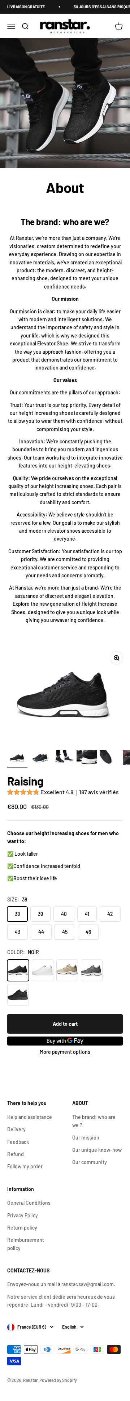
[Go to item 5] (110, 758)
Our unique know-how (97, 1150)
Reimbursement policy (25, 1244)
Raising (25, 781)
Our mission (85, 1137)
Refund (15, 1154)
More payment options (65, 1052)
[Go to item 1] (17, 758)
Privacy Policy (22, 1215)
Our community (89, 1162)
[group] (63, 792)
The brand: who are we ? (94, 1121)
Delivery (16, 1129)
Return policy (22, 1228)
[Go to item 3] (63, 758)
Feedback (18, 1142)
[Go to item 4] (87, 758)
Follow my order (25, 1166)
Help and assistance (29, 1117)
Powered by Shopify (58, 1380)
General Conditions (29, 1203)
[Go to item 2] (40, 758)
